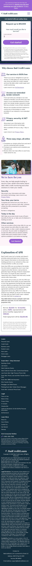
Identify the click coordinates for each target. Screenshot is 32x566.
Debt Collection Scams (7, 368)
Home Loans (4, 354)
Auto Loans (4, 351)
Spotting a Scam (5, 363)
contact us (17, 296)
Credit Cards (4, 344)
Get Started (16, 241)
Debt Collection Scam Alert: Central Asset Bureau (14, 370)
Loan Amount (8, 34)
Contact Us (4, 424)
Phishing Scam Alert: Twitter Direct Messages (13, 387)
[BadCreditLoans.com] (9, 14)
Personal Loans (5, 341)
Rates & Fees (13, 58)
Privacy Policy (10, 56)
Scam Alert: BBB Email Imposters (10, 379)
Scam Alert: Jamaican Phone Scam (11, 389)
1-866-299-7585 (8, 436)
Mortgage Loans (5, 356)
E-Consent (20, 58)
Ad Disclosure (23, 56)
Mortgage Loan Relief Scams (9, 384)
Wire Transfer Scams (7, 382)
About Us (3, 419)
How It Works (5, 422)
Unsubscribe (4, 406)
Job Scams (4, 366)
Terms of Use (16, 56)
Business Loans (5, 346)
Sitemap (3, 429)
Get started (16, 42)
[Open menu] (29, 13)
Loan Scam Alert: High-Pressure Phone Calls (13, 373)
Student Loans (5, 349)
